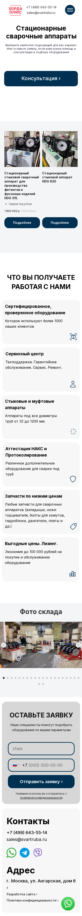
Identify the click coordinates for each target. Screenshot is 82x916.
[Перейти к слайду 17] (67, 678)
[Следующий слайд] (78, 645)
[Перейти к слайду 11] (43, 678)
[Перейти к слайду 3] (11, 678)
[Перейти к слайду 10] (39, 678)
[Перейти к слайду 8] (31, 678)
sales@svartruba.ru (41, 13)
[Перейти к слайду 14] (55, 678)
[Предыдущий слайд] (3, 645)
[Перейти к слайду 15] (59, 678)
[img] (15, 11)
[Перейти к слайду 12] (47, 678)
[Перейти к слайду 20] (78, 678)
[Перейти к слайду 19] (74, 678)
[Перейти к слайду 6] (23, 678)
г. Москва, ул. (22, 880)
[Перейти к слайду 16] (63, 678)
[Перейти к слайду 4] (15, 678)
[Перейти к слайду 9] (35, 678)
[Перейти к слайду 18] (71, 678)
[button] (41, 78)
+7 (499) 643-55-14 (41, 7)
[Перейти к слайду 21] (39, 684)
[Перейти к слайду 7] (27, 678)
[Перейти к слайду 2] (8, 678)
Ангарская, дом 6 (57, 880)
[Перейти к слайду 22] (43, 684)
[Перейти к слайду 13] (51, 678)
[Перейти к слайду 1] (4, 678)
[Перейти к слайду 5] (19, 678)
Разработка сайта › (22, 894)
